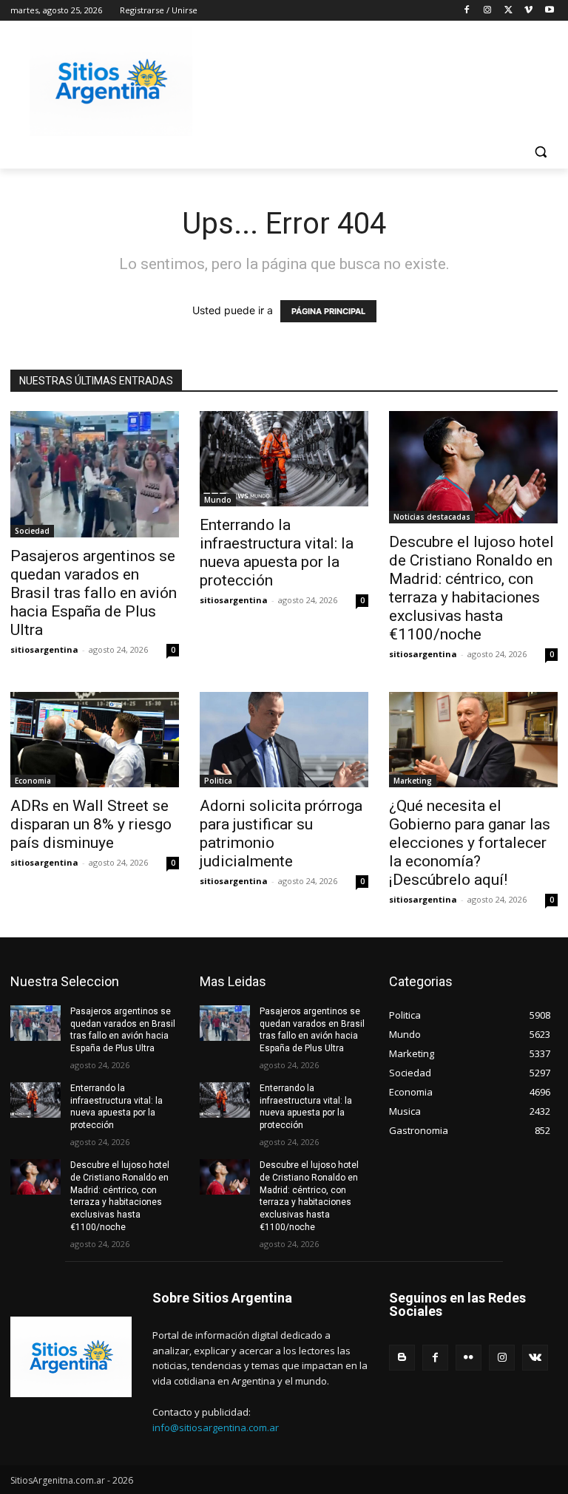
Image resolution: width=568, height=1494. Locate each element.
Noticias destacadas (431, 517)
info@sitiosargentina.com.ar (215, 1427)
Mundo (217, 500)
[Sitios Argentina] (111, 81)
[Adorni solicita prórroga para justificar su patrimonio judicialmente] (284, 739)
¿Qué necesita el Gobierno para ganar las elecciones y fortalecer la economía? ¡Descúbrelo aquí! (469, 843)
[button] (540, 152)
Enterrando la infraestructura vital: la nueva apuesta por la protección (277, 552)
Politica (218, 780)
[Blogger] (402, 1358)
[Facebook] (467, 10)
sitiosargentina (44, 649)
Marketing (412, 780)
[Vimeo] (528, 10)
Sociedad (32, 531)
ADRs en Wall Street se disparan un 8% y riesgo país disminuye (91, 824)
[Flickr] (468, 1358)
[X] (508, 10)
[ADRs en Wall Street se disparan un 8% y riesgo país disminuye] (94, 739)
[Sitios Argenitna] (71, 1357)
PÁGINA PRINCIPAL (328, 311)
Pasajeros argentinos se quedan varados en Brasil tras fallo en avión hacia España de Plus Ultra (93, 593)
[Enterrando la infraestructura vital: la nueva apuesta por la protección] (284, 458)
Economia (33, 780)
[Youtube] (549, 10)
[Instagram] (487, 10)
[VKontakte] (535, 1358)
